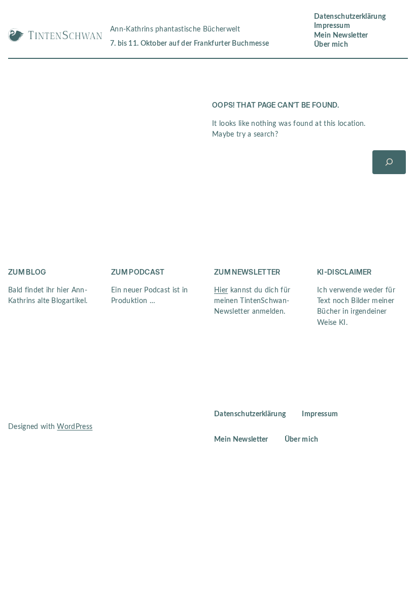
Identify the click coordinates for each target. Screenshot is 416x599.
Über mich (331, 44)
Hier (221, 290)
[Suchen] (389, 162)
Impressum (332, 25)
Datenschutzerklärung (350, 16)
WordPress (74, 426)
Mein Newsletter (341, 35)
